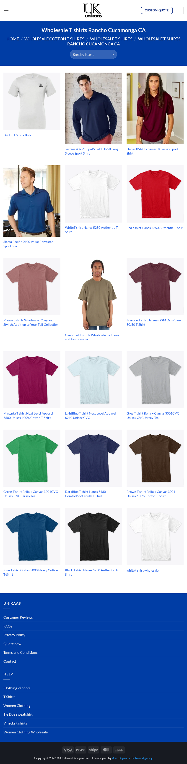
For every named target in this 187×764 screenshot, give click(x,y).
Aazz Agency (143, 758)
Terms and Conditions (20, 652)
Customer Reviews (18, 617)
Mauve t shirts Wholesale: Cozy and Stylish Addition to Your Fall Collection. (31, 322)
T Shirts (9, 696)
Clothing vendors (17, 688)
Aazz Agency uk (123, 758)
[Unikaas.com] (93, 10)
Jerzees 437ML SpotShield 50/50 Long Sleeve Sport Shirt (91, 151)
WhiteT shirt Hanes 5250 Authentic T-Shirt (92, 230)
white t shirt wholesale (142, 570)
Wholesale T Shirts (111, 38)
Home (12, 38)
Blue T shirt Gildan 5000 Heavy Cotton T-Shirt (30, 572)
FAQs (7, 626)
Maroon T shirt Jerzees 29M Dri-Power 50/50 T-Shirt (154, 322)
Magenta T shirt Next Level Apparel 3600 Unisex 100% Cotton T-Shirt (28, 415)
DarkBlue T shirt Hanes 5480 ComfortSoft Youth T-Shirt (85, 494)
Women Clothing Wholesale (25, 732)
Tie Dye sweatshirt (18, 714)
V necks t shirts (15, 723)
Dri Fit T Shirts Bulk (17, 135)
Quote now (12, 643)
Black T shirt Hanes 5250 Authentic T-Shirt (91, 572)
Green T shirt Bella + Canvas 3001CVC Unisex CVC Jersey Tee (30, 494)
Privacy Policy (14, 635)
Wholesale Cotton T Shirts (54, 38)
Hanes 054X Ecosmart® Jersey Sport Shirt (152, 151)
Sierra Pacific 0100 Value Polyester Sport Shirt (28, 244)
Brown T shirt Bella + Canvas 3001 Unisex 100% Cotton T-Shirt (151, 494)
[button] (6, 10)
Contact (9, 661)
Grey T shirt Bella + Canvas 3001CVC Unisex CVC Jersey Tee (153, 415)
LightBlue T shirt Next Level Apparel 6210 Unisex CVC (90, 415)
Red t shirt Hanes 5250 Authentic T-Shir (155, 228)
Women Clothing (16, 705)
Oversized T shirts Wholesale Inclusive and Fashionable (92, 337)
